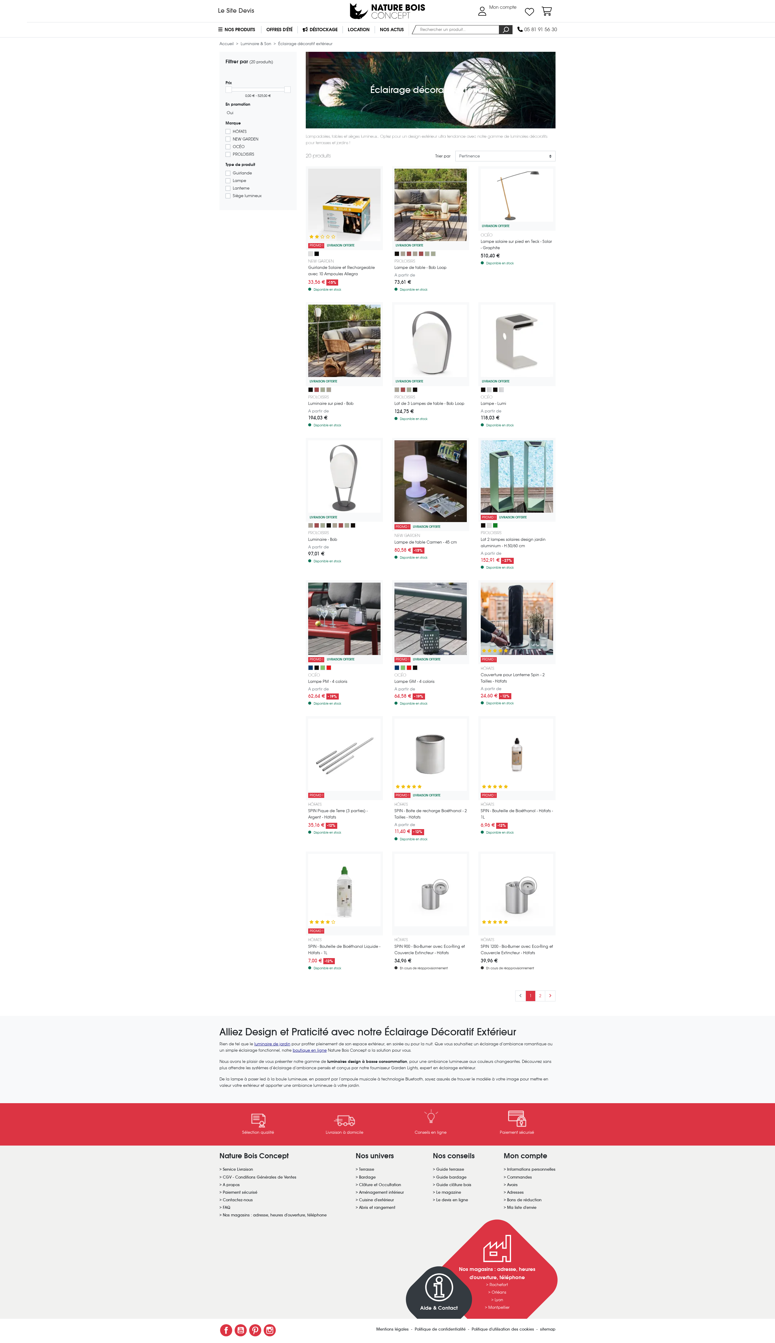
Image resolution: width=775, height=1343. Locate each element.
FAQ (226, 1207)
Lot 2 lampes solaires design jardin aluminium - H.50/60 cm (513, 542)
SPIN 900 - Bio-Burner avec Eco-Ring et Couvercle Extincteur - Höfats (429, 949)
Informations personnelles (531, 1169)
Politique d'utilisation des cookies (503, 1329)
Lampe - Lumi (493, 403)
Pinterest (255, 1330)
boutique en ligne (310, 1050)
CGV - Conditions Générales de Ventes (259, 1177)
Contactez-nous (238, 1199)
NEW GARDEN (245, 139)
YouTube (241, 1330)
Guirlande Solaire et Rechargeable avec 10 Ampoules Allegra (341, 270)
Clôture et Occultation (380, 1184)
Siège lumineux (247, 195)
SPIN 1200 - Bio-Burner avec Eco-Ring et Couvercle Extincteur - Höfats (517, 949)
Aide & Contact (439, 1308)
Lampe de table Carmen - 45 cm (425, 542)
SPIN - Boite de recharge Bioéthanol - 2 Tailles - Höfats (430, 814)
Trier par (442, 156)
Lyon (499, 1299)
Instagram (270, 1330)
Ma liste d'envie (521, 1207)
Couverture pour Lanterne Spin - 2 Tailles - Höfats (513, 678)
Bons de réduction (524, 1199)
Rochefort (499, 1284)
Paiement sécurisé (240, 1192)
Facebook (226, 1330)
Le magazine (448, 1192)
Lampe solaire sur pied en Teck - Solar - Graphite (516, 244)
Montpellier (499, 1307)
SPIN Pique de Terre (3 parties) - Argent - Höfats (338, 814)
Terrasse (366, 1169)
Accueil (227, 43)
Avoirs (512, 1184)
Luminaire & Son (256, 43)
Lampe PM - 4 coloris (327, 681)
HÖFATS (240, 131)
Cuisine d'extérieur (376, 1199)
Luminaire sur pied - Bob (331, 403)
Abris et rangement (377, 1207)
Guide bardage (451, 1177)
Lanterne (241, 188)
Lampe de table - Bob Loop (420, 267)
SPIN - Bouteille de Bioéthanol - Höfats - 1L (517, 814)
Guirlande (242, 173)
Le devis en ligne (452, 1199)
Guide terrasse (450, 1169)
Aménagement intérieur (381, 1192)
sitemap (548, 1329)
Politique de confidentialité (441, 1329)
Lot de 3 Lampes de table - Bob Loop (429, 403)
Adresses (515, 1192)
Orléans (499, 1292)
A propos (231, 1184)
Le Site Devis (236, 11)
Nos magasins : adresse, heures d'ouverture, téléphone (275, 1215)
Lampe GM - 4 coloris (414, 681)
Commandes (519, 1177)
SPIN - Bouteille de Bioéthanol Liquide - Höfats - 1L (344, 949)
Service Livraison (238, 1169)
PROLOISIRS (243, 154)
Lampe (239, 180)
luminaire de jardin (272, 1044)
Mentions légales (393, 1329)
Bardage (367, 1177)
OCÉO (239, 146)
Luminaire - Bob (322, 539)
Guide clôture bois (453, 1184)
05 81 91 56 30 (540, 29)
